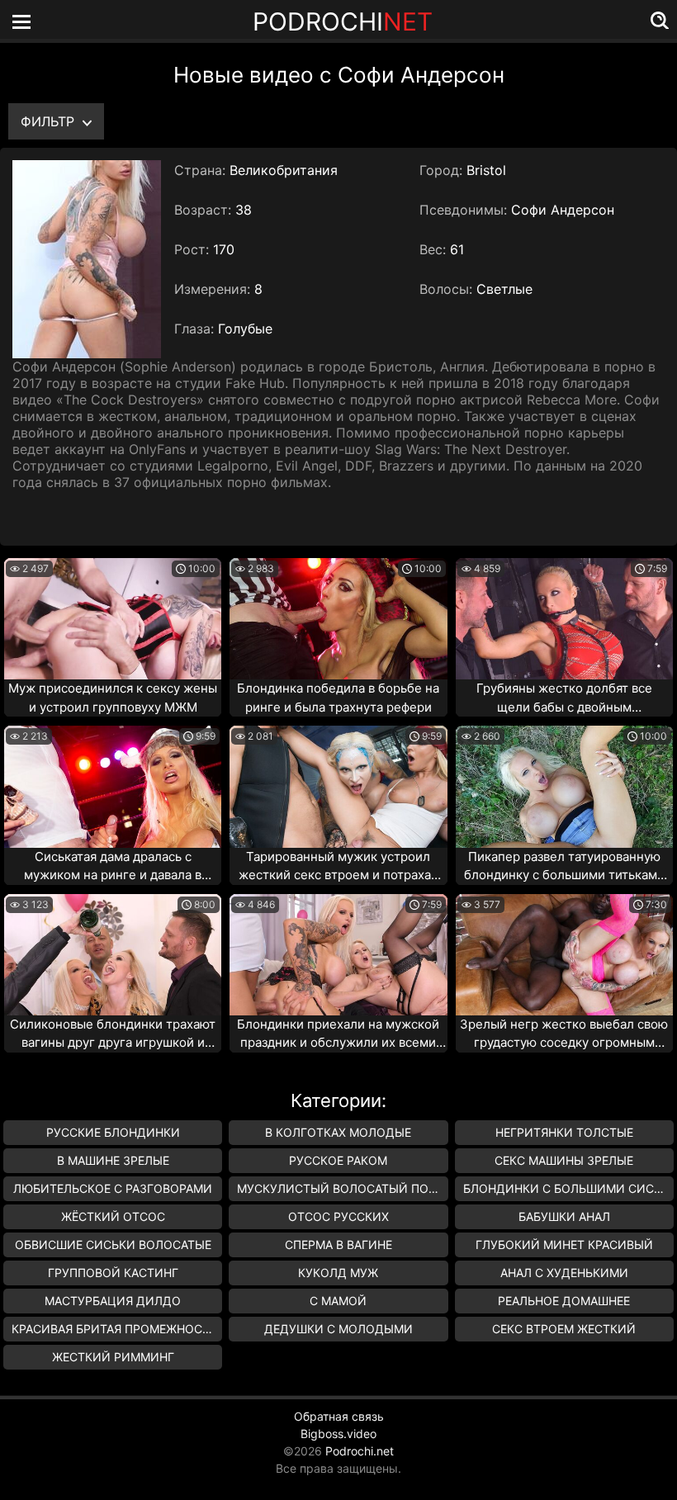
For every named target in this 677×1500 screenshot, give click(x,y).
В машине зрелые (113, 1160)
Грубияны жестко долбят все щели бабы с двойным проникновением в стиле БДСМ (563, 698)
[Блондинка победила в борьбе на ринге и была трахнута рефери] (338, 618)
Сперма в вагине (338, 1244)
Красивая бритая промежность (114, 1329)
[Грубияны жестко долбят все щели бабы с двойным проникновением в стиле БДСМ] (564, 618)
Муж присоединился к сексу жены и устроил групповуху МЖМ (112, 697)
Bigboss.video (338, 1434)
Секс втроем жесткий (564, 1329)
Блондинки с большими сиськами (568, 1188)
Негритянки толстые (564, 1132)
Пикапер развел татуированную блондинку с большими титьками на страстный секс (564, 867)
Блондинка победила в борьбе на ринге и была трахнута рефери (338, 697)
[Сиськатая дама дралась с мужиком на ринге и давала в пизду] (112, 786)
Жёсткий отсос (113, 1216)
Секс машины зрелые (564, 1160)
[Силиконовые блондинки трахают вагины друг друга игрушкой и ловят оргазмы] (112, 954)
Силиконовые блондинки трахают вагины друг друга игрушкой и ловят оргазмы (112, 1034)
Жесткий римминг (113, 1357)
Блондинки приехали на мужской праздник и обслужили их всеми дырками (338, 1034)
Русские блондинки (113, 1132)
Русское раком (338, 1160)
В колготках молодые (338, 1132)
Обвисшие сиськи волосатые (113, 1244)
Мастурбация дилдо (113, 1301)
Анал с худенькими (564, 1273)
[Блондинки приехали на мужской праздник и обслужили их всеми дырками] (338, 954)
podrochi (343, 21)
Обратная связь (339, 1416)
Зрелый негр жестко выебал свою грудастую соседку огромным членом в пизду (564, 1034)
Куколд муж (338, 1273)
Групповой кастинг (113, 1273)
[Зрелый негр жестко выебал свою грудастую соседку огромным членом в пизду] (564, 954)
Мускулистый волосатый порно (342, 1188)
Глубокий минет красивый (564, 1244)
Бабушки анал (564, 1216)
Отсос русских (338, 1216)
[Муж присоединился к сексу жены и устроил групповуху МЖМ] (112, 618)
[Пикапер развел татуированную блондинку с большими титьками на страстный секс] (564, 786)
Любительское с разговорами (112, 1188)
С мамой (338, 1301)
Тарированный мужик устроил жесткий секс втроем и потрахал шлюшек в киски (338, 867)
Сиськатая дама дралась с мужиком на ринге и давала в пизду (112, 867)
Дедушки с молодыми (338, 1329)
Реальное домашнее (564, 1301)
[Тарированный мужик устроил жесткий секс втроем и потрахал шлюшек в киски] (338, 786)
